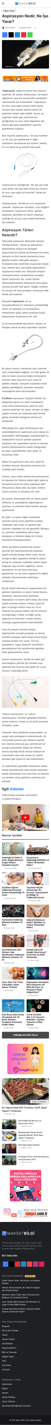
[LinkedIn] (17, 34)
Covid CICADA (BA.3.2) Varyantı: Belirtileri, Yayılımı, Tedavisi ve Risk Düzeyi (36, 1019)
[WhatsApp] (30, 34)
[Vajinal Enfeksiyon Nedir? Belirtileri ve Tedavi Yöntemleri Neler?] (38, 911)
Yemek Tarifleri (8, 1339)
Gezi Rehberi (7, 1343)
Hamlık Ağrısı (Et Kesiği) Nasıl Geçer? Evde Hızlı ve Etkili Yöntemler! (37, 953)
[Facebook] (4, 34)
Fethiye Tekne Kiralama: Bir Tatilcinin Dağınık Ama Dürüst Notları (21, 1288)
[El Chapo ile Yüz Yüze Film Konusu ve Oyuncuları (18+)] (9, 1160)
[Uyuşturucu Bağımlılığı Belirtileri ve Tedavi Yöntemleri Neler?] (38, 848)
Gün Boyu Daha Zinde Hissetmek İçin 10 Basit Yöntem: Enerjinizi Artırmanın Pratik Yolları (13, 1019)
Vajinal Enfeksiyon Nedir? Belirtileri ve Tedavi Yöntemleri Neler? (36, 924)
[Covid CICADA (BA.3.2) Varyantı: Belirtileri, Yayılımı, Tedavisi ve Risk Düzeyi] (38, 1005)
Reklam (5, 1393)
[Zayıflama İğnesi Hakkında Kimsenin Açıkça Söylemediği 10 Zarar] (13, 878)
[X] (11, 34)
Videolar (17, 789)
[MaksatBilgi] (25, 3)
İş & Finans (6, 1365)
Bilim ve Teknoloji (9, 1352)
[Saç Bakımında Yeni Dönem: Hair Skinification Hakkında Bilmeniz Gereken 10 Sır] (13, 941)
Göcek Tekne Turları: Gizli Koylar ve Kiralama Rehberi (21, 1281)
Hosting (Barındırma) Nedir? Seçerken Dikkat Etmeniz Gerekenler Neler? (21, 1310)
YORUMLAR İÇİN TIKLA (25, 1035)
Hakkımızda (7, 1384)
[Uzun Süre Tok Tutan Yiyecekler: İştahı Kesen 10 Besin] (13, 973)
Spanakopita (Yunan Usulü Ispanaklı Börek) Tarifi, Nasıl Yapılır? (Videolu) (30, 1135)
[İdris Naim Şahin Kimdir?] (9, 1149)
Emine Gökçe (10, 28)
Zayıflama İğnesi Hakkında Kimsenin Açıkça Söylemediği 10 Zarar (13, 891)
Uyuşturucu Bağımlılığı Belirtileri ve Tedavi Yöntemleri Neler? (38, 861)
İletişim (5, 1388)
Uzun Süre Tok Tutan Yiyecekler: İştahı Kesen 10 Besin (12, 984)
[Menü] (3, 4)
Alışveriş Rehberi (9, 1348)
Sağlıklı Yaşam (9, 11)
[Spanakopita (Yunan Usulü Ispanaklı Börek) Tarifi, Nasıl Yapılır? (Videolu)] (9, 1136)
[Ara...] (47, 4)
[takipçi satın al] (25, 78)
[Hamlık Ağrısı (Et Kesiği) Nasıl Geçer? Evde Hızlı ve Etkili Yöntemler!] (38, 941)
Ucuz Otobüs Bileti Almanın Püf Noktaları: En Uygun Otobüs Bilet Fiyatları (21, 1303)
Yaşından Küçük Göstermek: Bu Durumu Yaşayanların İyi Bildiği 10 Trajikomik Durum (37, 892)
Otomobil (6, 1369)
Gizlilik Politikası (8, 1397)
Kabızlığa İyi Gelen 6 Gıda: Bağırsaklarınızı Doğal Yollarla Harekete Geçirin (12, 861)
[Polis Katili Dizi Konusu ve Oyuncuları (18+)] (9, 1124)
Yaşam (5, 1335)
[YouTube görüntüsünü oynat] (25, 817)
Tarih (4, 1361)
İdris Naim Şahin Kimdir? (29, 1145)
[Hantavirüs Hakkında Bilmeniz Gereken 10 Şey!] (13, 911)
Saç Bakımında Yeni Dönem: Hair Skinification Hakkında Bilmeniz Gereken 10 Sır (13, 954)
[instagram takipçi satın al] (25, 1212)
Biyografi (6, 1326)
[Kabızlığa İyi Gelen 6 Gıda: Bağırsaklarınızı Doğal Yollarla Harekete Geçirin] (13, 848)
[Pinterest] (23, 34)
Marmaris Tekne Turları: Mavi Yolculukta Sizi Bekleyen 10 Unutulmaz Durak (20, 1296)
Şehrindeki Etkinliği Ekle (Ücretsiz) (16, 1406)
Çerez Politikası (8, 1401)
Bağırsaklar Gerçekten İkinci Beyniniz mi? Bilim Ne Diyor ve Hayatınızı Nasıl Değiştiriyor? (38, 987)
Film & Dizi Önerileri (10, 1330)
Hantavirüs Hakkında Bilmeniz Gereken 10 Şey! (12, 922)
